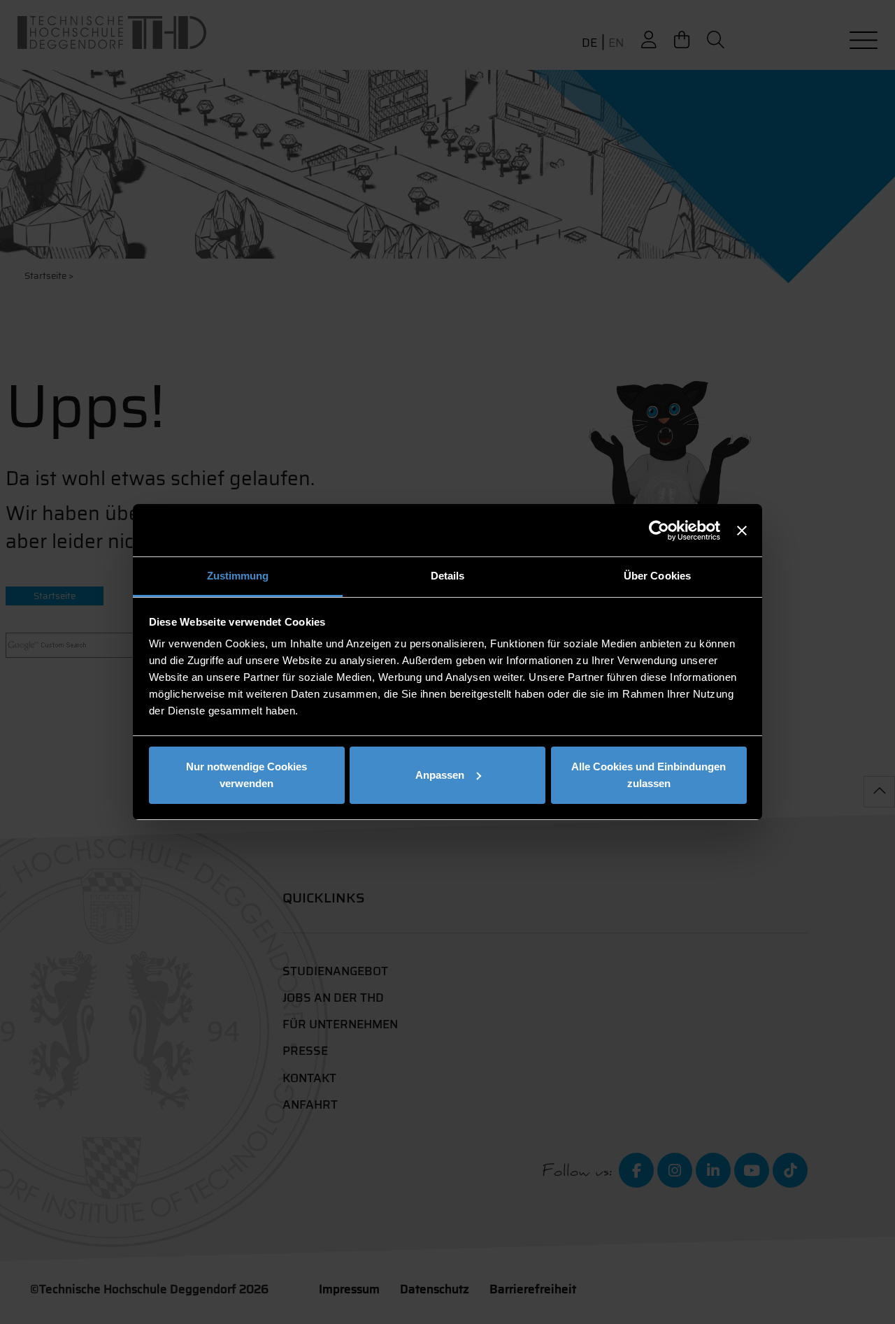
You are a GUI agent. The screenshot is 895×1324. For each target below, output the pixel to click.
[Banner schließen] (742, 530)
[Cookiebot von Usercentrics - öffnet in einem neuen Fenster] (659, 530)
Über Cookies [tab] (657, 576)
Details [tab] (448, 576)
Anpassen (439, 775)
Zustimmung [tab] (238, 576)
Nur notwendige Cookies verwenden (246, 775)
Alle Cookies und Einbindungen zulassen (648, 775)
